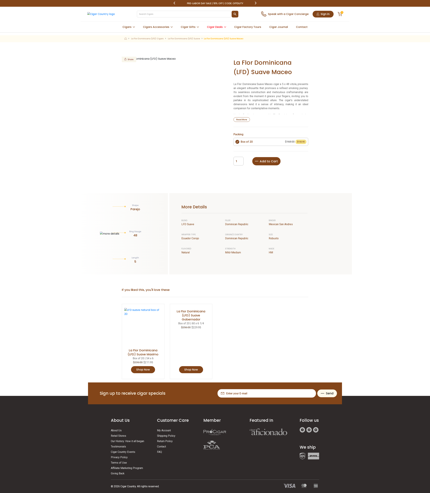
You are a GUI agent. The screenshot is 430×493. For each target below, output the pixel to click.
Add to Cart (269, 161)
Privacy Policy (119, 457)
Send (329, 393)
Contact (302, 27)
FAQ (159, 452)
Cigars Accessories (156, 27)
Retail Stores (118, 435)
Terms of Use (119, 462)
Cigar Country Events (123, 452)
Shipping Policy (166, 435)
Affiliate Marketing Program (127, 468)
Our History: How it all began (127, 441)
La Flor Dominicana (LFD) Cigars (147, 38)
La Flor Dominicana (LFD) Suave (184, 38)
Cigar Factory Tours (247, 27)
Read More (241, 119)
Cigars (127, 27)
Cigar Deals (215, 27)
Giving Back (117, 473)
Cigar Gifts (188, 27)
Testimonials (118, 446)
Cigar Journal (278, 27)
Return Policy (165, 441)
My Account (164, 430)
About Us (116, 430)
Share (131, 59)
